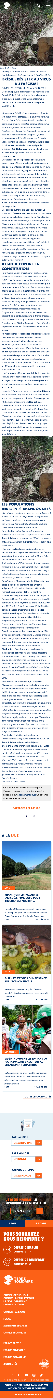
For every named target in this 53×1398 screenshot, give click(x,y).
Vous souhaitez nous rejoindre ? (23, 1236)
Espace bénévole (14, 1350)
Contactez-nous (14, 1311)
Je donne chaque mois (26, 1394)
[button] (26, 1211)
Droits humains (9, 75)
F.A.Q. (7, 1318)
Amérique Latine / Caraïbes (15, 71)
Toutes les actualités (37, 1096)
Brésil (48, 75)
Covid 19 (33, 71)
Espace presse (12, 1343)
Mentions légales (15, 1325)
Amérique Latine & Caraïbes (31, 75)
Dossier (42, 71)
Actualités (10, 1363)
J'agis (12, 1223)
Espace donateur (14, 1357)
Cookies (20, 1332)
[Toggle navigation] (48, 5)
